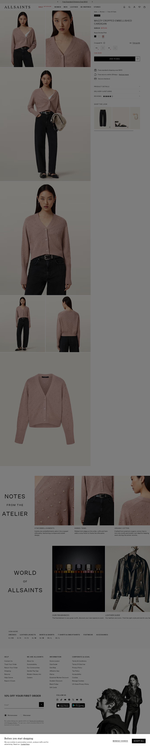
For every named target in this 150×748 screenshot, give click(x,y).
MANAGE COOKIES (120, 741)
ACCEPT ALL (139, 741)
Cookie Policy (25, 744)
